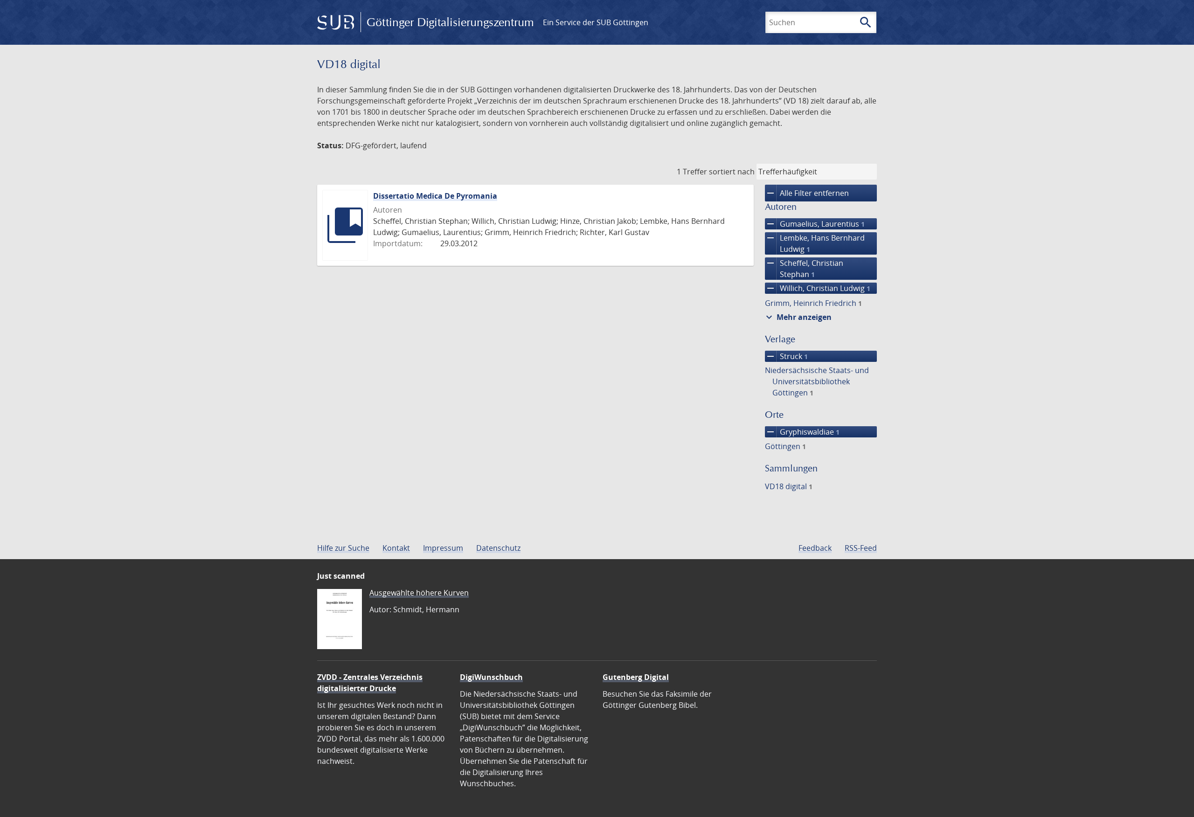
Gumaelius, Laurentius (815, 223)
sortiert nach (732, 171)
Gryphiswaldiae (802, 431)
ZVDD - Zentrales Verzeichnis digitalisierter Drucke (370, 682)
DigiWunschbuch (491, 677)
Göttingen (785, 446)
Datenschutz (498, 548)
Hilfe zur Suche (343, 548)
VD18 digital (788, 486)
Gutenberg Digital (636, 677)
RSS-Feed (861, 548)
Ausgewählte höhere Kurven (419, 593)
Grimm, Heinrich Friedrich (813, 303)
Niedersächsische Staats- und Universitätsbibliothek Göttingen (817, 381)
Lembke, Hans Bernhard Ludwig (815, 243)
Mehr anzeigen (798, 317)
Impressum (443, 548)
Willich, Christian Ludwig (817, 288)
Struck (786, 356)
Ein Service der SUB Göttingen (595, 22)
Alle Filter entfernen (807, 193)
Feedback (815, 548)
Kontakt (396, 548)
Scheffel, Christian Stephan (804, 268)
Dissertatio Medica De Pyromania (435, 196)
